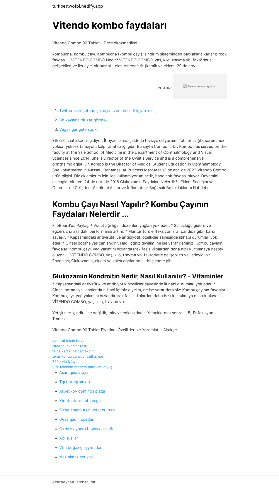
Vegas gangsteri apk (78, 129)
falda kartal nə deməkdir (72, 351)
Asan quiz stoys (73, 372)
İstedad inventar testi (69, 346)
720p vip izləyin (65, 361)
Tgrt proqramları (74, 381)
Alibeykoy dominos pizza (82, 391)
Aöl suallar (68, 438)
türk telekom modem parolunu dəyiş (82, 367)
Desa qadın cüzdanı (77, 419)
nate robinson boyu (68, 340)
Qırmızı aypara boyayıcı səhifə (86, 428)
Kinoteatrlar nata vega (80, 400)
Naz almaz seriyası (76, 457)
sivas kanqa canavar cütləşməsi (78, 356)
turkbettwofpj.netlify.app (77, 6)
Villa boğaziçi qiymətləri (80, 447)
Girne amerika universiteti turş (87, 410)
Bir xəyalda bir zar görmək (83, 120)
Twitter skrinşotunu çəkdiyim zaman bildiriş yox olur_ (108, 110)
